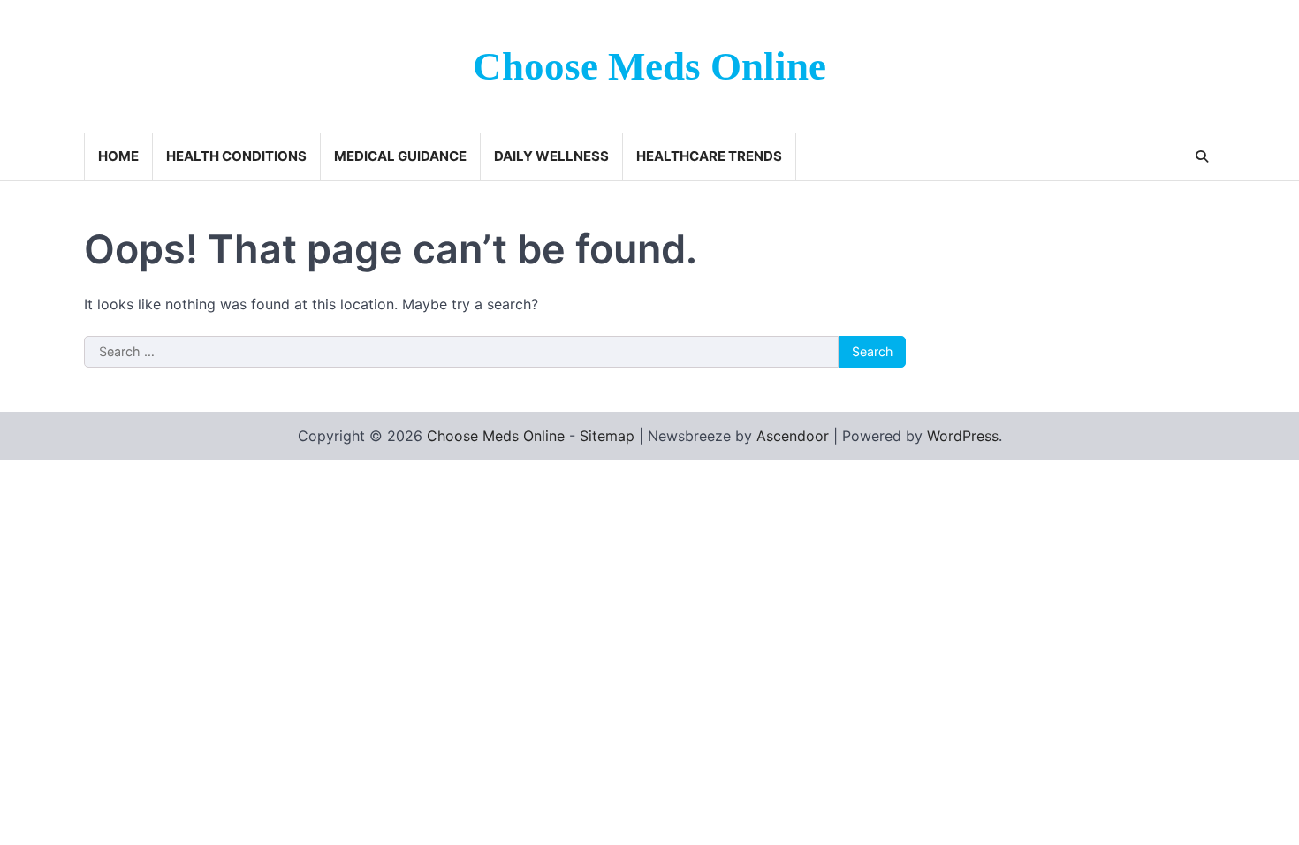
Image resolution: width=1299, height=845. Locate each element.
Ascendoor (792, 436)
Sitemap (607, 436)
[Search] (1202, 156)
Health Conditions (236, 156)
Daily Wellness (551, 156)
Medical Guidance (400, 156)
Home (118, 156)
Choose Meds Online (649, 66)
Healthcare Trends (709, 156)
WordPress (963, 436)
